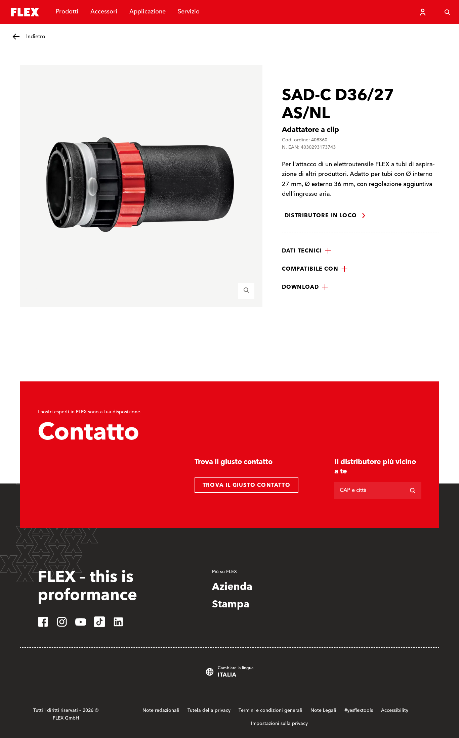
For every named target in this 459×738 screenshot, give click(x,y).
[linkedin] (118, 621)
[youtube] (80, 621)
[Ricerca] (412, 490)
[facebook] (43, 621)
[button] (306, 251)
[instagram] (61, 621)
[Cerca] (447, 12)
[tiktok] (99, 621)
